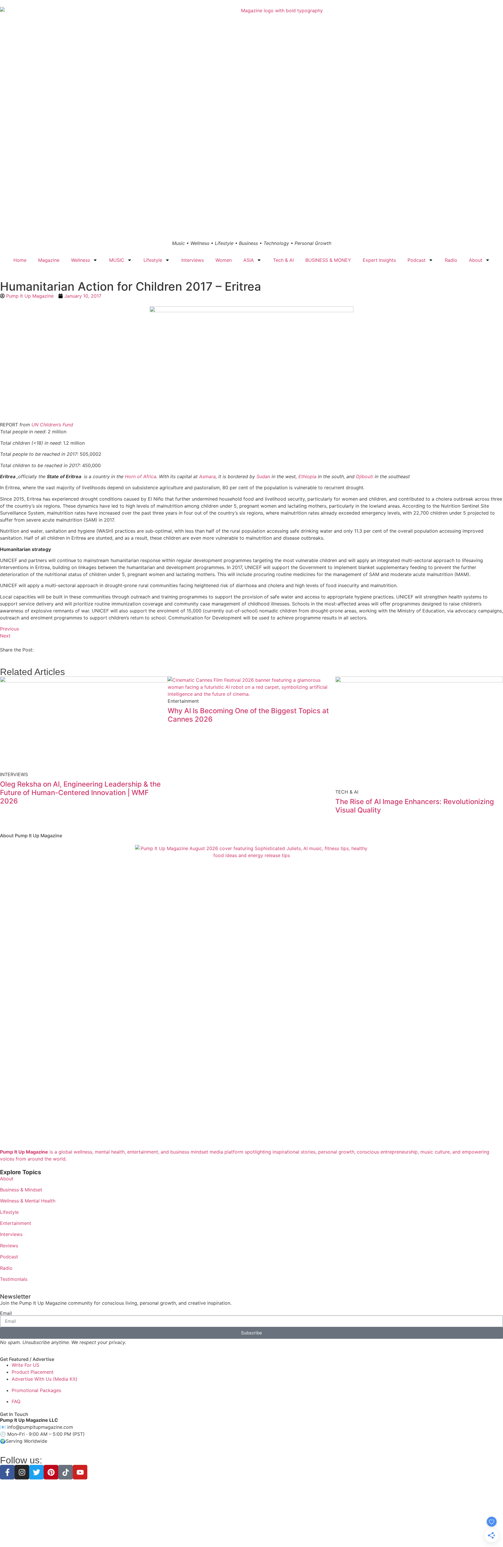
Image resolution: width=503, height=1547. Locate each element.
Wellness (80, 260)
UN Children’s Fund (52, 425)
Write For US (25, 1365)
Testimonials (13, 1279)
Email (6, 1313)
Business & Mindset (21, 1190)
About (475, 260)
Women (223, 260)
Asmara (207, 476)
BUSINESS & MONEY (328, 260)
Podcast (417, 260)
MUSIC (116, 260)
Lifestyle (153, 260)
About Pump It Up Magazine (31, 835)
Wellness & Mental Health (27, 1201)
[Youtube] (80, 1472)
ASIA (248, 260)
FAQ (16, 1401)
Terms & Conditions (251, 1532)
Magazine (48, 260)
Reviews (9, 1245)
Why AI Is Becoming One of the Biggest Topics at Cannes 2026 (248, 715)
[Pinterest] (51, 1472)
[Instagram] (22, 1472)
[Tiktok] (65, 1472)
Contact (292, 1532)
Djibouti (364, 476)
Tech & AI (283, 260)
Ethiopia (307, 476)
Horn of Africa (140, 476)
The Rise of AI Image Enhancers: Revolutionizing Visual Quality (414, 805)
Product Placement (33, 1372)
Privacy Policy (216, 1532)
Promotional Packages (36, 1390)
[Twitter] (36, 1472)
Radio (451, 260)
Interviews (192, 260)
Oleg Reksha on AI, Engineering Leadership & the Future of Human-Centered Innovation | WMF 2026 (80, 792)
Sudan (263, 476)
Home (19, 260)
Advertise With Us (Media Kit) (44, 1379)
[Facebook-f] (7, 1472)
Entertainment (15, 1223)
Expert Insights (379, 260)
